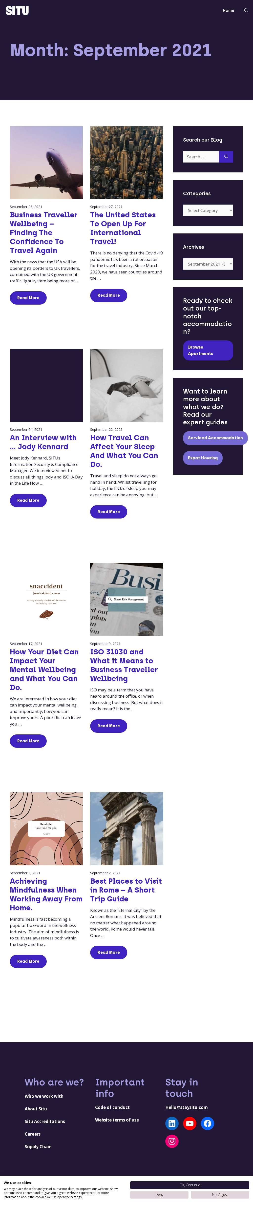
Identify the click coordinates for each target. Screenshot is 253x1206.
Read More (28, 297)
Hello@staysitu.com (186, 1107)
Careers (33, 1134)
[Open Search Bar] (246, 10)
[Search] (226, 157)
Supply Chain (38, 1146)
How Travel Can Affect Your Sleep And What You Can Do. (124, 451)
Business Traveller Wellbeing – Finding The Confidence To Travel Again (44, 232)
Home (228, 10)
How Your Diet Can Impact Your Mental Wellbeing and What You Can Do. (44, 669)
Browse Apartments (200, 350)
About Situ (36, 1109)
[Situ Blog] (17, 10)
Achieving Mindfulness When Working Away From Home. (46, 894)
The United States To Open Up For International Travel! (123, 228)
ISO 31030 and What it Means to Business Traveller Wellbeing (124, 665)
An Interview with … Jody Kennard (43, 442)
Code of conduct (112, 1107)
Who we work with (44, 1096)
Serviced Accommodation (215, 437)
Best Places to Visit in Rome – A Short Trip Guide (126, 889)
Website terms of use (117, 1120)
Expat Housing (203, 457)
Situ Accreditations (45, 1121)
